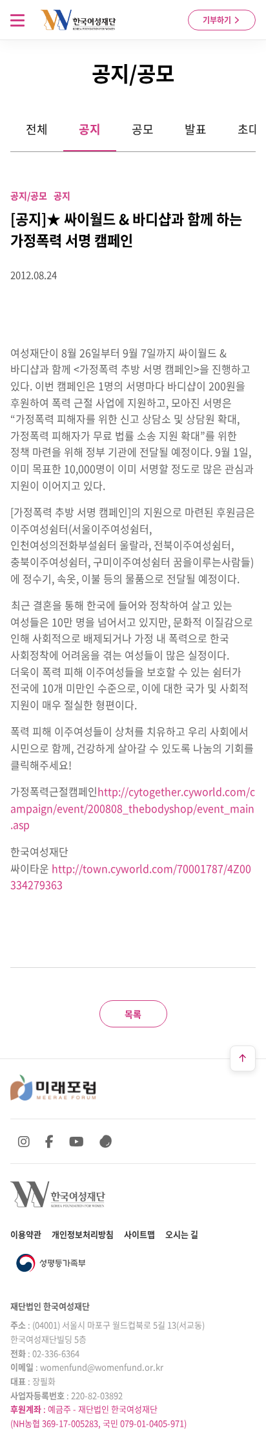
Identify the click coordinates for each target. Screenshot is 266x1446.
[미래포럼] (53, 1088)
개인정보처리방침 (83, 1234)
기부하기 (218, 20)
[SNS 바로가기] (106, 1141)
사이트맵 (139, 1234)
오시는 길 (181, 1234)
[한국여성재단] (78, 20)
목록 (133, 1013)
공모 (143, 129)
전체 (37, 129)
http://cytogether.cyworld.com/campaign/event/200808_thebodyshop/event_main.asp (132, 807)
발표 (196, 129)
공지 (90, 129)
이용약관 (25, 1234)
